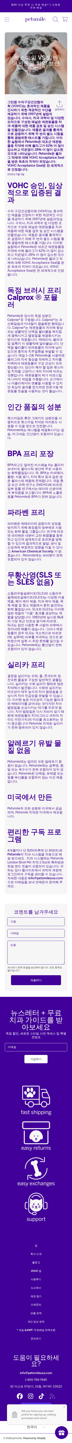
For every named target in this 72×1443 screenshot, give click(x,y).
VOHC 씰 (36, 1270)
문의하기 (36, 1338)
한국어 (32, 1427)
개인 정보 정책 (36, 1321)
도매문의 (36, 1304)
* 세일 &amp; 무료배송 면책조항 (36, 1330)
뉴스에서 (36, 1287)
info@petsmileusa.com (36, 1373)
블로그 (36, 1262)
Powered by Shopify (34, 1438)
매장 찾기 (36, 1296)
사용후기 (36, 1279)
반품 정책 (36, 1313)
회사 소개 (36, 1253)
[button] (7, 19)
